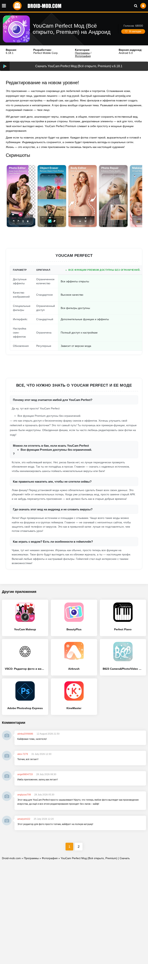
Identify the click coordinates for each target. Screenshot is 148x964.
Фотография (83, 56)
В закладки (135, 31)
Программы (82, 52)
